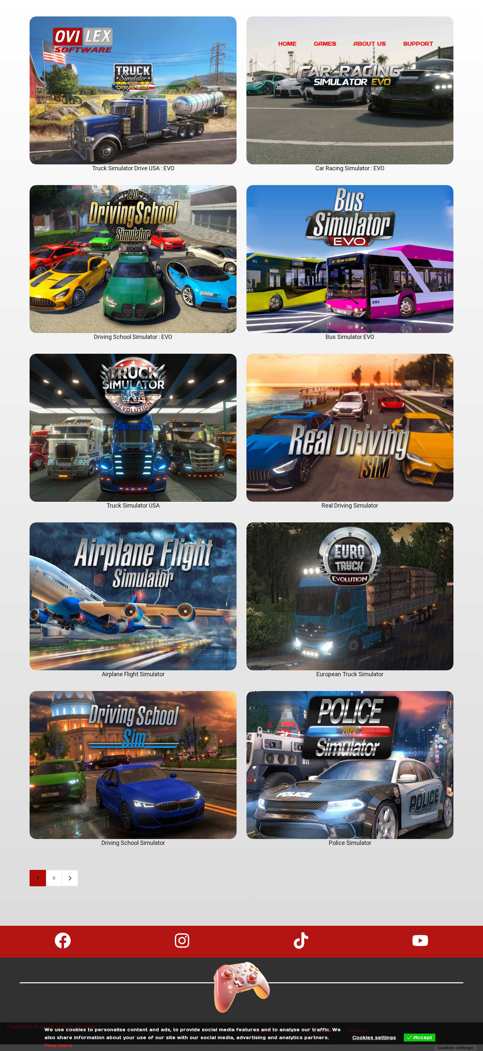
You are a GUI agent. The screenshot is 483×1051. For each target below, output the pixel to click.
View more (58, 1045)
